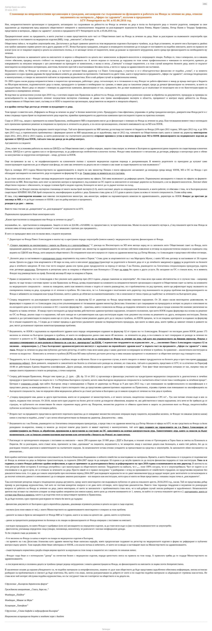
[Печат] (205, 3)
